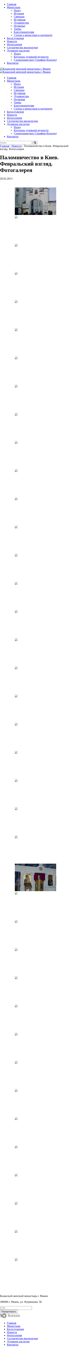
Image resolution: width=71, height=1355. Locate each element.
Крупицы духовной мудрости (31, 56)
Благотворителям (24, 32)
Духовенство (21, 22)
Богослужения (15, 38)
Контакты (12, 63)
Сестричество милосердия (22, 47)
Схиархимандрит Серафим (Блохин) (35, 59)
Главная (11, 4)
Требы (17, 28)
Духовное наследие (18, 50)
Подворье (19, 25)
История (19, 13)
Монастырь (13, 7)
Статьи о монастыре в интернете (33, 35)
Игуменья (19, 19)
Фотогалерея (14, 44)
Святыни (19, 16)
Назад (17, 10)
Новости (12, 41)
